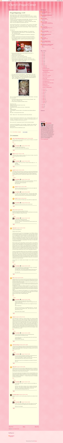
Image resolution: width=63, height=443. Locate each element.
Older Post (37, 426)
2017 (42, 104)
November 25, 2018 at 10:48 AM (28, 138)
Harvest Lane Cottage (45, 31)
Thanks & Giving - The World (47, 75)
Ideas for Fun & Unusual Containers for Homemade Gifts (48, 71)
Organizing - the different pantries (47, 87)
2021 (42, 60)
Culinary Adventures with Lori (46, 34)
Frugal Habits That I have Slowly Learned (48, 79)
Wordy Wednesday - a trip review (46, 12)
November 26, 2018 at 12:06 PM (25, 299)
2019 (42, 63)
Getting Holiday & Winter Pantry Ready (48, 82)
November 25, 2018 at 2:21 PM (25, 179)
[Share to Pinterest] (26, 132)
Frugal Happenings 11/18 (46, 76)
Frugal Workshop (44, 21)
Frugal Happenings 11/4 (46, 85)
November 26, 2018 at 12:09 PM (25, 332)
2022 (42, 58)
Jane (13, 209)
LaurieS (14, 170)
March (44, 99)
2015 (42, 107)
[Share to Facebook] (25, 132)
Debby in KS (14, 366)
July (43, 93)
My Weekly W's (44, 35)
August (44, 92)
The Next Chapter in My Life (46, 41)
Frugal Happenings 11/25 (46, 72)
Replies (15, 144)
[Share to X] (25, 132)
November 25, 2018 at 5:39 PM (22, 186)
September (44, 90)
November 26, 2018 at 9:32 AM (25, 202)
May (43, 96)
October (44, 89)
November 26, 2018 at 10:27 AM (20, 316)
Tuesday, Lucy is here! (45, 19)
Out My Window (44, 18)
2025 (42, 54)
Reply (13, 142)
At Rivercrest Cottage (16, 344)
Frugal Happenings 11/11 (46, 81)
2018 (42, 64)
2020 (42, 61)
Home (24, 426)
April (43, 98)
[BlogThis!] (24, 132)
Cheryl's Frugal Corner (22, 5)
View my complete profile (44, 139)
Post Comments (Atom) (16, 428)
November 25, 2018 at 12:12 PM (19, 153)
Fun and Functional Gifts (46, 68)
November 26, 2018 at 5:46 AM (18, 209)
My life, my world (44, 11)
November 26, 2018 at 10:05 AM (18, 277)
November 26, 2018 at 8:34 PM (20, 366)
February (44, 101)
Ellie (13, 277)
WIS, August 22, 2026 (45, 38)
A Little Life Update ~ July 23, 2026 (47, 31)
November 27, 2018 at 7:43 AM (25, 354)
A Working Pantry (44, 26)
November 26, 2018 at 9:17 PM (23, 394)
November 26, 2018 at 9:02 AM (22, 198)
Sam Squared (44, 37)
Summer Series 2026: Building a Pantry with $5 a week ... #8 (47, 28)
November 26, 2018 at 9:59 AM (20, 227)
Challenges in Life (45, 84)
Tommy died (11, 436)
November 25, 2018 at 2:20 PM (25, 161)
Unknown (14, 316)
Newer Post (11, 426)
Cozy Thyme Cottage (16, 394)
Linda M (16, 186)
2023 (42, 57)
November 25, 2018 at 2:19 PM (25, 145)
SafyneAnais (14, 227)
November (44, 67)
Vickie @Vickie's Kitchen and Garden (18, 138)
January (44, 102)
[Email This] (23, 132)
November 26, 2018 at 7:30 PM (23, 344)
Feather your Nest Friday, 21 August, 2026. (47, 46)
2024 (42, 55)
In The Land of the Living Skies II (47, 15)
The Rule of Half (45, 78)
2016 (42, 106)
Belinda (14, 153)
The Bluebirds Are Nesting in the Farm (47, 44)
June (43, 95)
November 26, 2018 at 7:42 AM (25, 218)
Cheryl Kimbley (17, 145)
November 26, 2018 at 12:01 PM (25, 265)
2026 (42, 52)
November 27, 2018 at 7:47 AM (25, 381)
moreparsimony (12, 435)
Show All (53, 48)
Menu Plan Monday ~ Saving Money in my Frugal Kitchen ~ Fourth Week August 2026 (47, 23)
